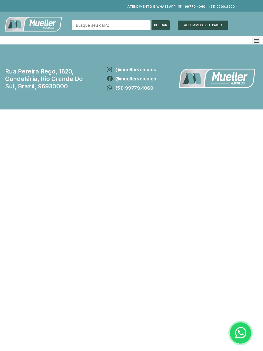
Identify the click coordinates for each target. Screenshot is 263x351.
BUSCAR (160, 25)
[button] (203, 25)
